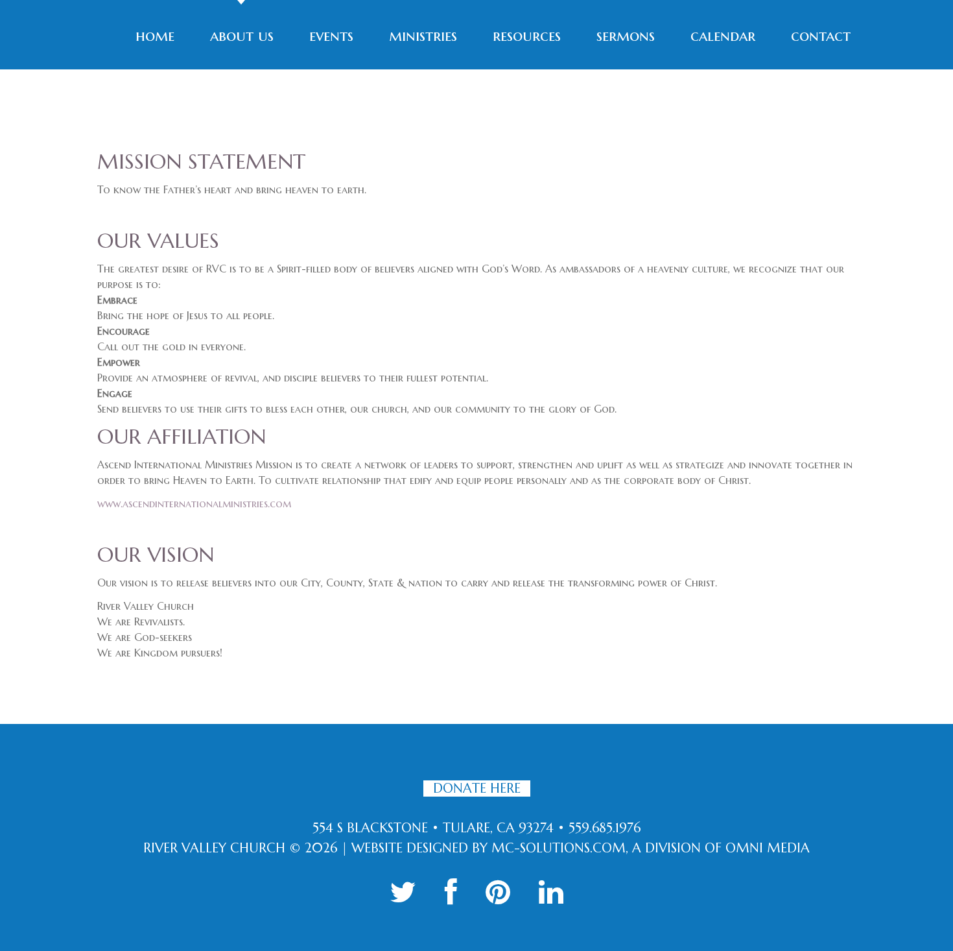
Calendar (722, 35)
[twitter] (403, 892)
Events (331, 35)
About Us (242, 35)
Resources (527, 35)
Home (154, 35)
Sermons (625, 35)
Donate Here (477, 788)
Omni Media (767, 848)
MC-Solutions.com (558, 848)
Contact (821, 35)
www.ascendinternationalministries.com (194, 503)
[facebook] (451, 892)
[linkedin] (551, 892)
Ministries (423, 35)
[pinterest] (498, 892)
